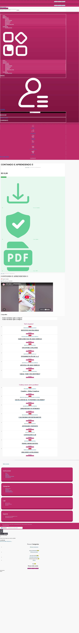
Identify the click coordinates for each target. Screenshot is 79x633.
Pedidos (7, 19)
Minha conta (6, 17)
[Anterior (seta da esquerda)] (0, 571)
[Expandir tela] (1, 570)
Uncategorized (8, 27)
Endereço (7, 23)
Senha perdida (8, 20)
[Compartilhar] (2, 570)
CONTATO (33, 133)
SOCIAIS (33, 154)
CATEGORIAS (32, 149)
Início (4, 15)
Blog (28, 167)
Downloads (8, 21)
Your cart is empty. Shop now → (6, 541)
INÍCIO (33, 128)
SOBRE (33, 138)
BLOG (32, 144)
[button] (33, 44)
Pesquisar (1, 9)
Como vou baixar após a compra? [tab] (12, 318)
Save (30, 326)
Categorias (5, 26)
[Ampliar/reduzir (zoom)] (0, 570)
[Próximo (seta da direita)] (1, 571)
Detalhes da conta (9, 24)
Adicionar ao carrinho (30, 333)
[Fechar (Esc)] (3, 570)
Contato (5, 16)
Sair (6, 25)
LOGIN (2, 109)
